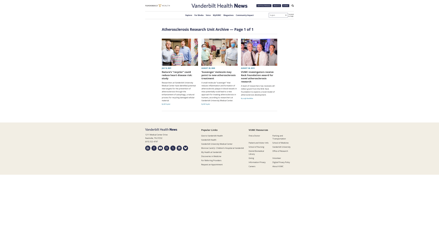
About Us (277, 6)
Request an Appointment (212, 164)
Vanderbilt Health (208, 140)
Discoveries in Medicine (211, 156)
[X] (172, 148)
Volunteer (276, 158)
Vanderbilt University (281, 147)
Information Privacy (257, 162)
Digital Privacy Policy (281, 162)
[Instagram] (166, 148)
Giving (251, 158)
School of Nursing (256, 147)
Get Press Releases (264, 6)
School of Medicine (280, 143)
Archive (285, 6)
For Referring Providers (211, 160)
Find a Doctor (254, 135)
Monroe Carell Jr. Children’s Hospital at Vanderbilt (222, 148)
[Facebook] (154, 148)
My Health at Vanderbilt (211, 152)
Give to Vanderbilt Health (212, 135)
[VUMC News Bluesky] (185, 148)
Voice (208, 15)
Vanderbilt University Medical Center (217, 144)
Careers (252, 166)
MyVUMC (217, 15)
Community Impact (245, 15)
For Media (198, 15)
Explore (188, 15)
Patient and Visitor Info (259, 143)
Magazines (229, 15)
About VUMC (278, 166)
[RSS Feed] (147, 148)
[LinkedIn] (179, 148)
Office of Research (280, 151)
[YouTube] (160, 148)
